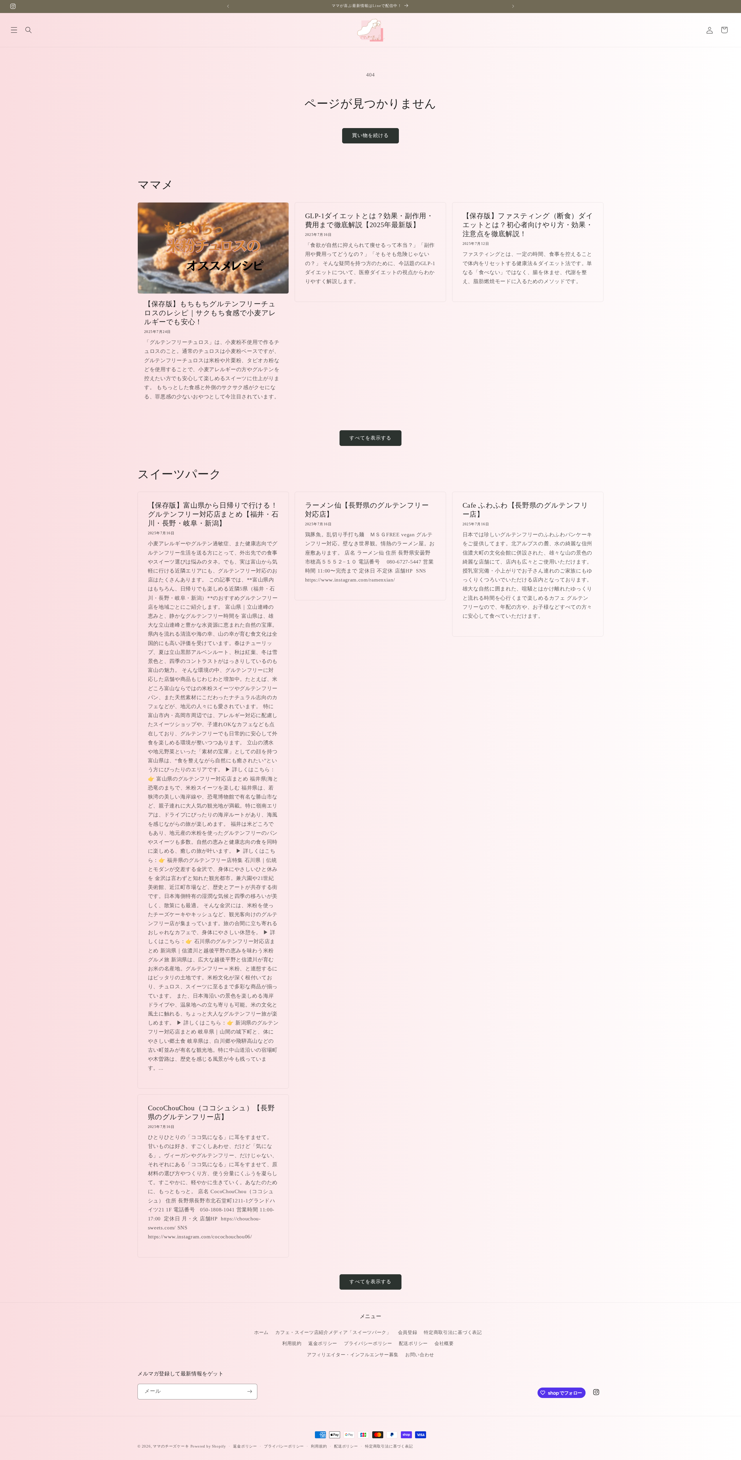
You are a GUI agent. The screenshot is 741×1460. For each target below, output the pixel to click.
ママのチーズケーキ (171, 1446)
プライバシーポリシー (368, 1343)
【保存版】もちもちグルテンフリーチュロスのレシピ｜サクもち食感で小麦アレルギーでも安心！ (210, 313)
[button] (14, 30)
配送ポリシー (413, 1343)
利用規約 (292, 1343)
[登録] (249, 1391)
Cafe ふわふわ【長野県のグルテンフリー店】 (525, 510)
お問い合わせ (419, 1354)
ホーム (261, 1332)
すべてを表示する (370, 438)
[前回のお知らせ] (227, 6)
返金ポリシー (322, 1343)
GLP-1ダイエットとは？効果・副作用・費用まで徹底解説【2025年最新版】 (369, 220)
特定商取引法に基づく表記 (453, 1332)
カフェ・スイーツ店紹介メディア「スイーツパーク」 (333, 1332)
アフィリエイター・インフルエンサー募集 (353, 1354)
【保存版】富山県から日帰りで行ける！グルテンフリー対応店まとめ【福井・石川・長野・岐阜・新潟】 (213, 514)
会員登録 (407, 1332)
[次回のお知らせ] (513, 6)
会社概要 (444, 1343)
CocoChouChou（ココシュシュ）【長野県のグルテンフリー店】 (211, 1112)
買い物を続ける (370, 135)
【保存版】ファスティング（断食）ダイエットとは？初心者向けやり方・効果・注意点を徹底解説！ (527, 225)
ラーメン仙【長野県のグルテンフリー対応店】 (367, 510)
